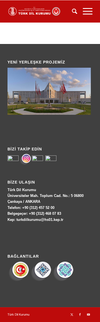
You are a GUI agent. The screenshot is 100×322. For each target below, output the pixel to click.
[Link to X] (72, 314)
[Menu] (84, 11)
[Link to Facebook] (80, 314)
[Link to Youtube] (88, 314)
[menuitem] (71, 11)
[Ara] (71, 11)
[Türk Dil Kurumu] (42, 11)
